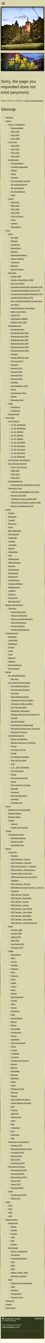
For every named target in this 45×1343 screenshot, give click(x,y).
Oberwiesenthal (17, 997)
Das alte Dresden (18, 722)
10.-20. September (18, 425)
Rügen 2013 (16, 1198)
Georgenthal (13, 573)
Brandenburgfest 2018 (20, 333)
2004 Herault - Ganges (20, 895)
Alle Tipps (14, 679)
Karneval (14, 365)
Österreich (15, 1135)
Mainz (13, 990)
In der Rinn (12, 142)
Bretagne (14, 266)
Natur (10, 234)
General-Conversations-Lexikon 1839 (25, 502)
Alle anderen (16, 227)
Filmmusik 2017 (17, 361)
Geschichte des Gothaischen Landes (25, 485)
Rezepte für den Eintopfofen (19, 810)
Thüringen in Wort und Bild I (22, 704)
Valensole (14, 1114)
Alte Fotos (12, 273)
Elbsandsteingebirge (19, 255)
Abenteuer (15, 792)
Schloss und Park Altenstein (22, 619)
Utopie (13, 782)
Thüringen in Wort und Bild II (22, 700)
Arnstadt (11, 541)
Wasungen (12, 524)
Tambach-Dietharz (15, 584)
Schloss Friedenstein (19, 616)
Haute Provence (17, 269)
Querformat (15, 411)
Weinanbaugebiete (18, 838)
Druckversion (9, 1319)
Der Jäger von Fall (18, 750)
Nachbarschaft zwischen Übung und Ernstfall (25, 716)
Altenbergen (13, 577)
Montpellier (15, 1071)
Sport (10, 1280)
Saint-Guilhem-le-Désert (20, 1099)
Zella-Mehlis (13, 552)
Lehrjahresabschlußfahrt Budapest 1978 (27, 294)
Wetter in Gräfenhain (19, 1251)
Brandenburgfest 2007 (20, 340)
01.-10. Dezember (18, 453)
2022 (10, 1205)
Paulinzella (12, 538)
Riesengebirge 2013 (19, 1177)
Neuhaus (11, 566)
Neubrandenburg (15, 665)
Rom (13, 1124)
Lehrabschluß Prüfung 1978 (22, 298)
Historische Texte (15, 488)
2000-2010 (15, 146)
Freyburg (14, 976)
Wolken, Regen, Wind (19, 1273)
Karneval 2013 (16, 372)
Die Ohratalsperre (18, 192)
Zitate (8, 1202)
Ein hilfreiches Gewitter (20, 757)
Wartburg (12, 661)
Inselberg (12, 591)
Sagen (8, 510)
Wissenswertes (12, 1220)
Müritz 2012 (15, 1160)
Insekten (14, 223)
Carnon (14, 1036)
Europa (14, 1008)
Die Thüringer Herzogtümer (19, 460)
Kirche (13, 389)
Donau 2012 (16, 1184)
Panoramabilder (17, 128)
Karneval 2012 (16, 368)
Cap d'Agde (15, 1029)
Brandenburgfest (17, 329)
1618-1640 (15, 474)
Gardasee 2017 (17, 948)
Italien (10, 926)
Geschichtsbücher (15, 481)
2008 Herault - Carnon (20, 905)
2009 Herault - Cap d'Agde (21, 909)
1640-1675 (15, 478)
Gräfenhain (12, 644)
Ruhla (10, 527)
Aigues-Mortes (16, 1018)
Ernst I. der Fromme (19, 467)
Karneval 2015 (16, 379)
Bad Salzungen (14, 601)
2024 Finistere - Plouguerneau (23, 870)
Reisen (8, 849)
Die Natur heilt (16, 803)
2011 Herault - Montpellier (21, 916)
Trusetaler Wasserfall (19, 167)
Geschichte (10, 418)
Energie (14, 1234)
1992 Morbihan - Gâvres (20, 859)
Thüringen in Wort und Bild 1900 (23, 499)
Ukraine (14, 1244)
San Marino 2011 (17, 944)
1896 (13, 1287)
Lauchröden (13, 640)
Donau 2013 (16, 1181)
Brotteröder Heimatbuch (20, 711)
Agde (13, 1015)
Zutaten (11, 820)
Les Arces (15, 1057)
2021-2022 (15, 153)
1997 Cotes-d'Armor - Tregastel (23, 866)
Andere (14, 397)
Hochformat (15, 407)
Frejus (13, 1047)
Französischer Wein (16, 835)
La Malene (15, 1054)
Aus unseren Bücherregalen (19, 683)
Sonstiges (15, 799)
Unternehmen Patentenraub (22, 725)
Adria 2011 (15, 941)
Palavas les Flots (17, 1089)
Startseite (9, 117)
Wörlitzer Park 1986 (18, 322)
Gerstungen (13, 598)
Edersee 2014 (16, 1156)
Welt (12, 1138)
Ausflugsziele (13, 160)
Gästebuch (10, 1301)
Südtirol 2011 (16, 937)
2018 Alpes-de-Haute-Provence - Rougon (27, 888)
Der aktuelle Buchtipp (16, 676)
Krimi (13, 764)
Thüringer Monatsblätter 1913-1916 (25, 492)
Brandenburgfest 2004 (20, 347)
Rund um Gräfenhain (16, 125)
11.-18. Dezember (18, 457)
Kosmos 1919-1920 (18, 495)
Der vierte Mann (17, 771)
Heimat (8, 121)
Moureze (14, 1075)
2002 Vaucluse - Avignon (20, 884)
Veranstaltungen (14, 326)
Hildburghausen (14, 563)
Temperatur (15, 1255)
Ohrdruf (11, 513)
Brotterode (12, 517)
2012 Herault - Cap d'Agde (21, 919)
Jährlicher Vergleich (18, 1276)
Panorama (15, 202)
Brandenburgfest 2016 (20, 336)
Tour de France (17, 1297)
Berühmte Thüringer (19, 732)
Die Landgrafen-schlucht (20, 181)
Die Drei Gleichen (18, 626)
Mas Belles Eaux (17, 845)
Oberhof (11, 548)
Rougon (14, 1096)
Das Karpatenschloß (19, 796)
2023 (10, 1209)
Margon (14, 1064)
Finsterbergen (13, 580)
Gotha (13, 174)
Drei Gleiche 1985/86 (19, 319)
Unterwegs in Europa (16, 1167)
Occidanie (15, 891)
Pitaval (13, 775)
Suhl (10, 555)
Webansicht (39, 1318)
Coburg (14, 962)
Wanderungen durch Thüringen (23, 743)
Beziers (14, 1022)
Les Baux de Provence (20, 1061)
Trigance (14, 1110)
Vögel (13, 220)
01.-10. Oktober (17, 432)
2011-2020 (15, 135)
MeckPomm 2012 (18, 1163)
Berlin (13, 958)
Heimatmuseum (12, 633)
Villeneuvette (16, 1117)
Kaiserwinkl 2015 (17, 1174)
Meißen (14, 994)
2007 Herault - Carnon (20, 902)
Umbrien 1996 (16, 930)
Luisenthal (12, 545)
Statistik (14, 1230)
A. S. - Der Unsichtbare (20, 767)
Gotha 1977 (15, 315)
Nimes (13, 1082)
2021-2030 (15, 139)
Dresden (14, 965)
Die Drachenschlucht (19, 185)
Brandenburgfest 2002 (20, 351)
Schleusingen (13, 559)
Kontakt (9, 1304)
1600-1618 (15, 471)
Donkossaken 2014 (18, 393)
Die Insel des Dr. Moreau (20, 785)
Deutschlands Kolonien (20, 697)
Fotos (8, 230)
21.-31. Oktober (17, 439)
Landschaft (15, 245)
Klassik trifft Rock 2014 (20, 358)
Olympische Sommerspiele (21, 1283)
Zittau (13, 1004)
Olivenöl (14, 824)
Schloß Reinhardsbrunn (20, 630)
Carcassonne (16, 1032)
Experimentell (13, 414)
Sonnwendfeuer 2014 (19, 386)
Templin (14, 1001)
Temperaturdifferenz (19, 1258)
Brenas (13, 1025)
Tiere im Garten (17, 216)
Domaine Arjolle (17, 842)
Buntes (13, 1227)
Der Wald (14, 238)
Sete (12, 1107)
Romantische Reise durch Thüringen (25, 729)
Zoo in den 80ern (17, 283)
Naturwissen (13, 1248)
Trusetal (11, 520)
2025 (10, 1216)
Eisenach (14, 178)
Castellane (15, 1039)
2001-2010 (15, 132)
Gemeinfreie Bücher (16, 736)
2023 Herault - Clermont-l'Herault (24, 923)
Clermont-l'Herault (18, 1043)
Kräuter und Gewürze (19, 827)
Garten (11, 199)
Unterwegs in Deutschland (18, 1142)
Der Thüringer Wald (18, 707)
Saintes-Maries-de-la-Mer (21, 1103)
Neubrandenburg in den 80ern (23, 308)
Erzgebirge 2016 (17, 1152)
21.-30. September (18, 428)
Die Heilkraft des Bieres (20, 686)
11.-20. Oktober (17, 435)
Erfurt (13, 195)
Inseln (10, 1191)
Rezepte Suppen (15, 813)
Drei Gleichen (13, 534)
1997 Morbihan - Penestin (21, 863)
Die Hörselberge (17, 188)
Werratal (14, 252)
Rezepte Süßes (14, 817)
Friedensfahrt (16, 1294)
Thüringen (12, 608)
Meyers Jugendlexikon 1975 (22, 506)
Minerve (14, 1068)
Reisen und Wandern (19, 739)
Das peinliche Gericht (19, 778)
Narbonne (15, 1078)
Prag (13, 1131)
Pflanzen (14, 241)
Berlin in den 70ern (18, 312)
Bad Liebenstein (14, 531)
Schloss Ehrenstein (18, 612)
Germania (15, 693)
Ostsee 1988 (16, 276)
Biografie (14, 789)
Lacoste (14, 1050)
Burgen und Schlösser (14, 605)
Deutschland (16, 248)
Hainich (14, 170)
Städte (10, 951)
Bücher (8, 672)
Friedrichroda (13, 570)
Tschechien (15, 1128)
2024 (10, 1213)
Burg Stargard (13, 669)
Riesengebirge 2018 (19, 1170)
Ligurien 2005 (16, 933)
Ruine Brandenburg (18, 623)
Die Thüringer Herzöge (17, 464)
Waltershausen (14, 587)
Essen (8, 806)
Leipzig (13, 986)
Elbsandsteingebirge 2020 (21, 1149)
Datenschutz (11, 1308)
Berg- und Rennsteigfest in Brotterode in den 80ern (27, 303)
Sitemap (17, 1319)
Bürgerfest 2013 (17, 400)
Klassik (13, 753)
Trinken (9, 831)
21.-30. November (18, 450)
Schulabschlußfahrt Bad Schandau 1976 (27, 287)
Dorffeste (14, 382)
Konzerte (14, 354)
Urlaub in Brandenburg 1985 (22, 280)
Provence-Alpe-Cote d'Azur (21, 873)
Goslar (13, 983)
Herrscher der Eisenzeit (20, 690)
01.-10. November (18, 442)
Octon (13, 1085)
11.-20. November (18, 446)
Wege (10, 404)
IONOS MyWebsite (8, 1327)
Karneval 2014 (16, 375)
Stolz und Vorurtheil (18, 760)
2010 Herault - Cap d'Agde (21, 912)
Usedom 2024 (16, 1145)
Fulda (13, 979)
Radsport (14, 1290)
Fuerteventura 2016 (19, 1195)
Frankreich (15, 262)
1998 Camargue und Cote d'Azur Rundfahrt (24, 878)
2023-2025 (15, 156)
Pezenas (14, 1092)
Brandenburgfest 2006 (20, 344)
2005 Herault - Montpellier (21, 898)
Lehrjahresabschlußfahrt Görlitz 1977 (25, 291)
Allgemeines (13, 1223)
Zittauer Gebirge (17, 259)
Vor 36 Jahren (13, 421)
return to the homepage (33, 101)
